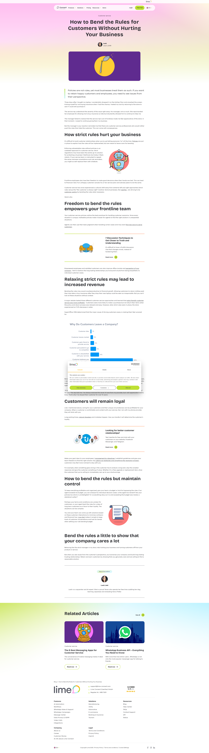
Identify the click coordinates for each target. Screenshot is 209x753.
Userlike (124, 190)
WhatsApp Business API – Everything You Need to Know (124, 651)
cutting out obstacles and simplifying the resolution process (117, 461)
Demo (104, 8)
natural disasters (85, 417)
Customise (103, 387)
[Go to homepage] (62, 7)
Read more (109, 257)
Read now (73, 667)
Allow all (128, 387)
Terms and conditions (111, 748)
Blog (55, 682)
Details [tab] (105, 369)
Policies (135, 141)
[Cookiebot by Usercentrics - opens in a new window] (132, 364)
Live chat (81, 517)
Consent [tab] (80, 369)
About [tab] (129, 369)
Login (131, 7)
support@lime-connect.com (101, 686)
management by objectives (105, 458)
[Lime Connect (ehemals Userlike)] (139, 689)
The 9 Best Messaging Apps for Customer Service (80, 651)
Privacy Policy (98, 748)
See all (138, 615)
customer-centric (70, 192)
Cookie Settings (124, 748)
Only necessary (81, 387)
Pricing (89, 8)
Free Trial (140, 7)
